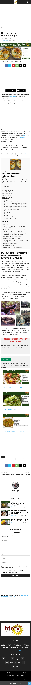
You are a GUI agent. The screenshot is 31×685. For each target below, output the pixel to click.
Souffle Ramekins (22, 137)
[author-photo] (15, 488)
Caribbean (7, 26)
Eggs (18, 456)
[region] (15, 16)
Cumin (13, 456)
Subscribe (6, 359)
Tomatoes (19, 458)
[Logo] (15, 636)
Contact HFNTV (11, 675)
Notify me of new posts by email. (10, 572)
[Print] (24, 65)
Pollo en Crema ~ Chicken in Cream (7, 475)
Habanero (4, 458)
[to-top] (29, 682)
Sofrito (25, 135)
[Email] (20, 65)
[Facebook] (6, 65)
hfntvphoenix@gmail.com (18, 650)
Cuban (12, 26)
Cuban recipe (12, 96)
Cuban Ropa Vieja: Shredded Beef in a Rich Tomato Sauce (20, 520)
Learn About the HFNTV (21, 672)
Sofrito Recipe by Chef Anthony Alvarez (13, 431)
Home (2, 26)
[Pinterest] (13, 65)
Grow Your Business (9, 672)
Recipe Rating (4, 536)
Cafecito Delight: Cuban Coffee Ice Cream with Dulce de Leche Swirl (20, 512)
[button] (3, 2)
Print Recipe (22, 90)
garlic (22, 456)
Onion (9, 458)
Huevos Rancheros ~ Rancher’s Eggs (12, 387)
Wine (24, 458)
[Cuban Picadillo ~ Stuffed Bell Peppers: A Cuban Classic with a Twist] (5, 504)
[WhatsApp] (17, 65)
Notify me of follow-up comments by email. (13, 570)
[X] (9, 65)
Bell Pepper (8, 456)
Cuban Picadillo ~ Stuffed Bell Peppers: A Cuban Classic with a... (19, 503)
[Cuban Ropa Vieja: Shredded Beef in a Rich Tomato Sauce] (5, 522)
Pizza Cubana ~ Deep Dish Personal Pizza (23, 475)
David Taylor (5, 40)
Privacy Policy (20, 675)
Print (4, 171)
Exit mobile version (15, 683)
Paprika (13, 458)
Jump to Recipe (11, 90)
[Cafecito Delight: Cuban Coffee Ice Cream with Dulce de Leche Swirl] (5, 513)
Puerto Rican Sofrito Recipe (10, 409)
